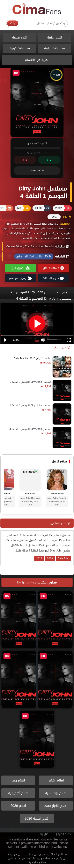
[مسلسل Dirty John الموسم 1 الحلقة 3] (61, 437)
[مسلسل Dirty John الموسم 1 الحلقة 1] (61, 390)
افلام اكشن (55, 780)
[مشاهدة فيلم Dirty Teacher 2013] (61, 367)
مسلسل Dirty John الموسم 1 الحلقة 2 (30, 405)
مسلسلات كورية (19, 48)
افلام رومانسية (55, 793)
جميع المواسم (18, 278)
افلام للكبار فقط (55, 806)
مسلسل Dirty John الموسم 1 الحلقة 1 (30, 382)
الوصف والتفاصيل (60, 523)
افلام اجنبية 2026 (37, 818)
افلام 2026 (18, 806)
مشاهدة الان (51, 268)
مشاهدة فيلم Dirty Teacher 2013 (32, 358)
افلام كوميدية (18, 793)
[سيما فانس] (37, 9)
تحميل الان (18, 268)
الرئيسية (65, 292)
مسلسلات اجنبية (54, 48)
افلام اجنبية (54, 37)
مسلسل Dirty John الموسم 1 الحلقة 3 (30, 429)
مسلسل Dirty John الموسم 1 (34, 292)
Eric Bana (30, 493)
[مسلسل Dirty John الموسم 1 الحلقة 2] (61, 414)
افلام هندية (19, 37)
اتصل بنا (45, 834)
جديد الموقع (63, 834)
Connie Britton (57, 493)
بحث (12, 23)
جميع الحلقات (51, 278)
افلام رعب (18, 780)
